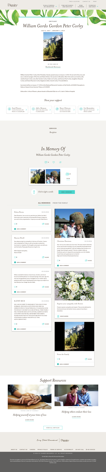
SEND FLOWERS (64, 316)
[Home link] (13, 5)
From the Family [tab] (60, 203)
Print (95, 1)
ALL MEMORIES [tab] (44, 203)
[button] (50, 6)
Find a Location (74, 1)
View (68, 178)
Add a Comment (21, 229)
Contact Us (86, 1)
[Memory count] (46, 162)
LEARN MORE (29, 419)
